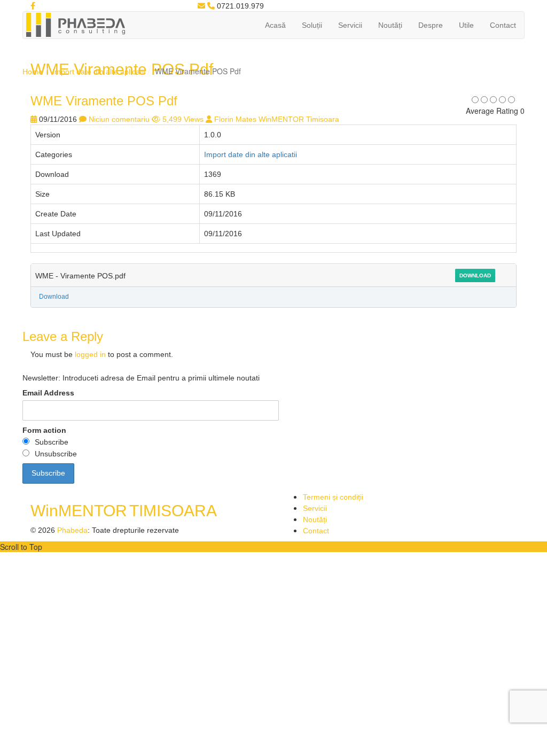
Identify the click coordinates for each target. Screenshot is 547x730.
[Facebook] (32, 6)
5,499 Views (183, 119)
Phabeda (72, 530)
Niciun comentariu (119, 119)
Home (32, 71)
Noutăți (390, 25)
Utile (466, 25)
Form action (44, 430)
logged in (90, 354)
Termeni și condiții (333, 497)
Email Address (48, 393)
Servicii (350, 25)
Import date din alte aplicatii (98, 71)
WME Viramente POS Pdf (103, 101)
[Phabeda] (75, 24)
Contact (503, 25)
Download (475, 275)
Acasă (275, 25)
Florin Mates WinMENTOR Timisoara (276, 119)
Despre (430, 25)
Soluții (312, 25)
